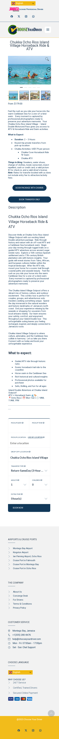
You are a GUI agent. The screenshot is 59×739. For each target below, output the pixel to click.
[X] (19, 16)
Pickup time (37, 423)
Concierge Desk (20, 596)
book (36, 341)
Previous (8, 94)
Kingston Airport (20, 552)
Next (50, 94)
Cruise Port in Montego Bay (26, 564)
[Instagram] (26, 16)
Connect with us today (19, 341)
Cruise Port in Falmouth (24, 560)
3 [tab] (29, 88)
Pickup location (27, 437)
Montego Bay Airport (23, 548)
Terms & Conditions (22, 604)
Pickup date (16, 423)
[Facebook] (12, 16)
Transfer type (17, 466)
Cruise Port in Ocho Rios (24, 568)
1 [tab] (21, 88)
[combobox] (29, 472)
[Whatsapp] (33, 16)
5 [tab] (38, 88)
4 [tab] (34, 88)
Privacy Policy (19, 608)
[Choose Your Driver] (25, 30)
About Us (17, 592)
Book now (18, 508)
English (19, 3)
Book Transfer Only (29, 199)
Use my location (35, 437)
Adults (14, 480)
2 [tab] (25, 88)
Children (36, 480)
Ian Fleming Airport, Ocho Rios (27, 556)
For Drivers (18, 600)
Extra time (16, 494)
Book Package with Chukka (29, 188)
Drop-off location (20, 452)
